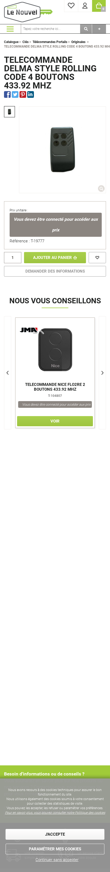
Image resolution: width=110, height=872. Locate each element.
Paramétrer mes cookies (55, 849)
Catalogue (11, 42)
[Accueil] (29, 12)
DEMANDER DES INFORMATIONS (55, 271)
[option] (9, 111)
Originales (78, 42)
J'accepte (55, 834)
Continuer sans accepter (57, 859)
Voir (55, 421)
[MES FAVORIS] (71, 6)
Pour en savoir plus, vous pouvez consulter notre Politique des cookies (55, 813)
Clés (25, 42)
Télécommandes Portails (50, 42)
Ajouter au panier (52, 257)
